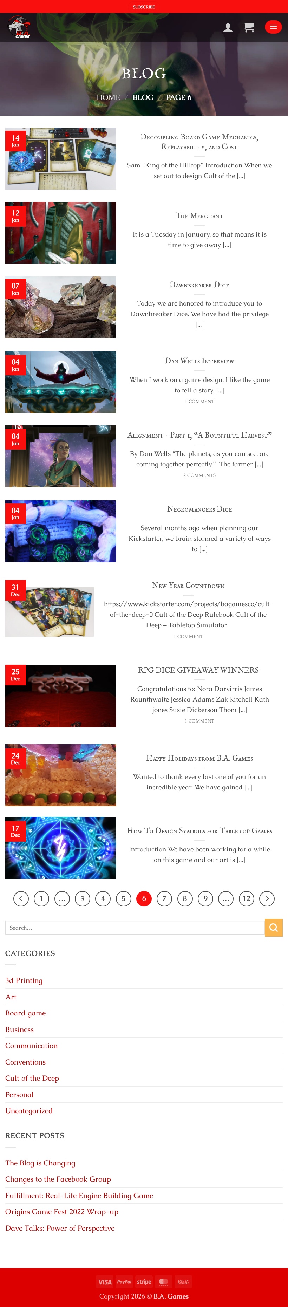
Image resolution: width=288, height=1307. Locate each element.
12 (246, 898)
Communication (31, 1045)
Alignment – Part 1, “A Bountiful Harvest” (199, 435)
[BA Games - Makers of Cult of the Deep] (18, 27)
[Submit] (274, 928)
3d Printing (23, 980)
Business (19, 1029)
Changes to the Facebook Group (58, 1179)
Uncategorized (29, 1110)
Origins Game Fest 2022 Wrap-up (61, 1211)
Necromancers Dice (199, 509)
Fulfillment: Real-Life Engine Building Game (79, 1195)
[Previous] (21, 898)
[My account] (230, 27)
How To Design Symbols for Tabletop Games (199, 831)
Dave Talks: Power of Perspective (59, 1228)
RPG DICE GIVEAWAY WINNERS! (199, 671)
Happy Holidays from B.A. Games (199, 759)
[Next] (267, 898)
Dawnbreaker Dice (199, 285)
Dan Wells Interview (199, 361)
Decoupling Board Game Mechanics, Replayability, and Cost (199, 142)
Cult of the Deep (32, 1078)
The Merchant (200, 216)
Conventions (25, 1062)
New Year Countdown (188, 586)
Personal (19, 1094)
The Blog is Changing (40, 1163)
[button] (144, 7)
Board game (25, 1013)
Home (108, 97)
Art (11, 996)
